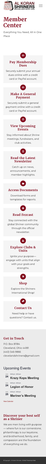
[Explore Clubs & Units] (23, 241)
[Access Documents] (23, 183)
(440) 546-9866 (12, 351)
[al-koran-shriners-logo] (19, 5)
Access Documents (23, 190)
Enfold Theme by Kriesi (29, 460)
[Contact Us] (23, 301)
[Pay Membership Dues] (23, 55)
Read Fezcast (23, 215)
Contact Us (23, 308)
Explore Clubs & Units (23, 249)
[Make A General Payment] (23, 87)
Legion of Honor (21, 386)
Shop (23, 283)
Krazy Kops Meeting (24, 378)
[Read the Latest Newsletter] (23, 151)
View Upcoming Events (23, 127)
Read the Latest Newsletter (23, 159)
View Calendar (8, 401)
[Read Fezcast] (23, 208)
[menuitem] (40, 5)
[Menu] (40, 5)
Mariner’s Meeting (23, 395)
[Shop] (23, 276)
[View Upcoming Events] (23, 119)
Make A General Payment (23, 95)
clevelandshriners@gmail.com (21, 355)
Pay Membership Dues (23, 63)
